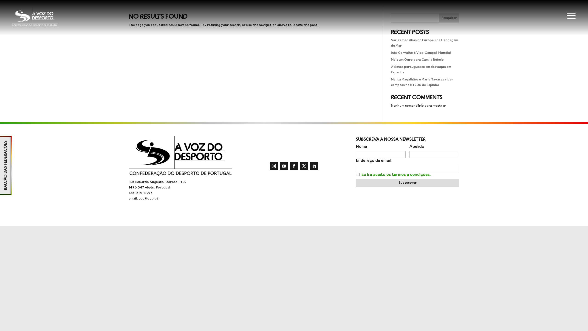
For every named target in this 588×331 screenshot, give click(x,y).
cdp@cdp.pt (148, 198)
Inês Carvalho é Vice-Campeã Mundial (421, 53)
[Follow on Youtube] (284, 166)
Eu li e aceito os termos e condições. (396, 175)
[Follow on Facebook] (294, 166)
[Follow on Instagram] (274, 166)
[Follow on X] (304, 166)
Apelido (416, 147)
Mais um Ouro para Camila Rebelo (417, 60)
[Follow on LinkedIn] (314, 166)
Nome (361, 147)
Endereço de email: (374, 161)
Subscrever (407, 182)
